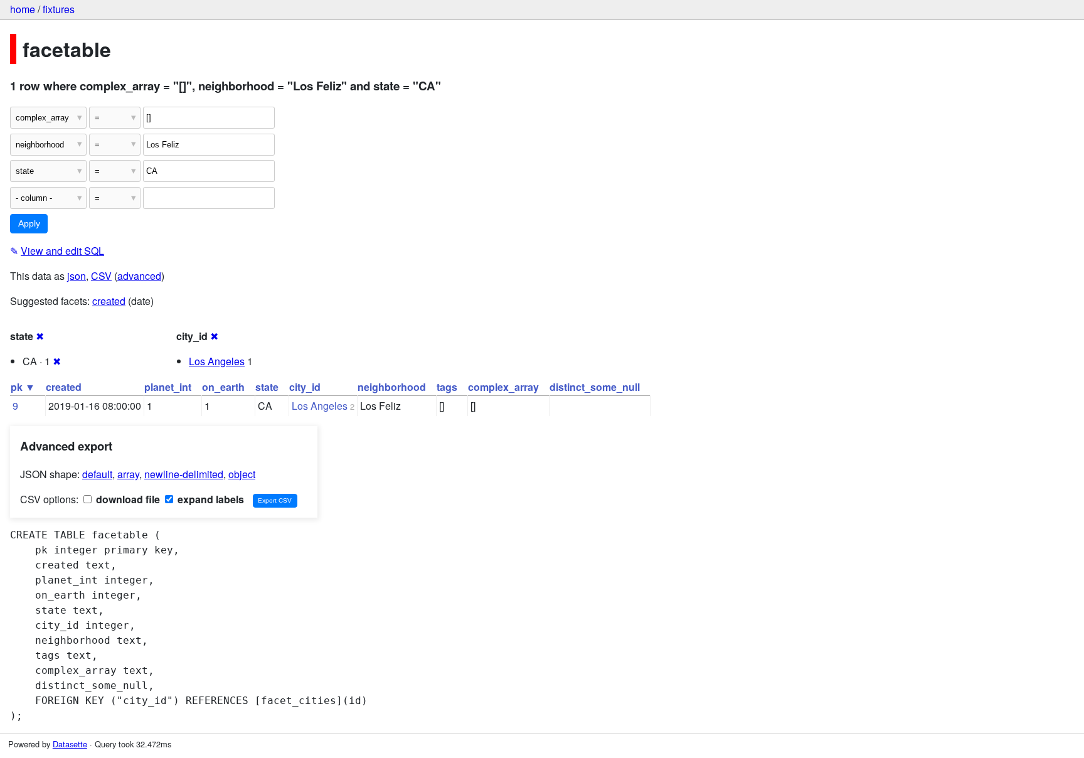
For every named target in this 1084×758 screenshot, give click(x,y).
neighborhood (392, 387)
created (108, 301)
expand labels (209, 499)
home (22, 9)
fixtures (59, 9)
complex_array (503, 387)
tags (447, 387)
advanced (139, 276)
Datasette (70, 744)
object (241, 474)
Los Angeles (217, 361)
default (97, 474)
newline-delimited (183, 474)
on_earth (223, 387)
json (76, 276)
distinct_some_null (595, 387)
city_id (305, 387)
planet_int (167, 387)
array (128, 474)
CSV (101, 276)
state (267, 387)
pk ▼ (23, 387)
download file (126, 499)
